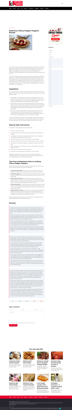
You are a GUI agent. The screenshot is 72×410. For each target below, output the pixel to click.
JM (50, 84)
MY (50, 88)
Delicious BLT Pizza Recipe (27, 362)
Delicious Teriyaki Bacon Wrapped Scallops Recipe (42, 362)
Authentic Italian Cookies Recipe (14, 362)
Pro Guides (30, 8)
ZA (50, 66)
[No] (70, 408)
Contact (46, 8)
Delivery (42, 8)
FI (50, 78)
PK (50, 94)
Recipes (25, 8)
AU (50, 72)
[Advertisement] (36, 19)
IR (50, 82)
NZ (50, 64)
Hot (21, 8)
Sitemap (41, 397)
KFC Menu (13, 401)
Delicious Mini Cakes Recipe (13, 384)
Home (10, 8)
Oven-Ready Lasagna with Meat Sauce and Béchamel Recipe (42, 385)
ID (50, 80)
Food (18, 8)
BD (50, 74)
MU (50, 86)
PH (50, 92)
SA (50, 96)
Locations (37, 8)
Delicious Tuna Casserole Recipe (28, 384)
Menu (14, 8)
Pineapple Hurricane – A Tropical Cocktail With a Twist (56, 385)
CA (50, 76)
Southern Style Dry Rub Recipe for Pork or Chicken (56, 363)
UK (50, 100)
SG (50, 98)
